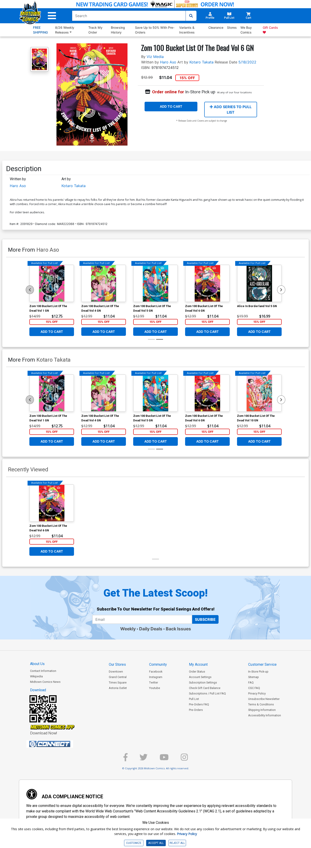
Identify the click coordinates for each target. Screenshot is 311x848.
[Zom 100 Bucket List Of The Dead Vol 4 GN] (103, 283)
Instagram (155, 677)
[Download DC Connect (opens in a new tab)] (58, 744)
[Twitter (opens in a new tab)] (143, 759)
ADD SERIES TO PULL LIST (232, 109)
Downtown (116, 671)
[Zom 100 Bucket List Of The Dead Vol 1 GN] (51, 283)
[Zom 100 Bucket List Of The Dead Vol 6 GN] (207, 283)
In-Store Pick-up (258, 671)
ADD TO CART (171, 106)
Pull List (194, 699)
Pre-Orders (196, 710)
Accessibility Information (264, 715)
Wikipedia (36, 676)
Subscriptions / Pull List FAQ (207, 693)
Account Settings (200, 677)
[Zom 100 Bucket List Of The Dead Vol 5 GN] (155, 283)
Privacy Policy (257, 693)
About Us (37, 664)
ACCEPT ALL (156, 843)
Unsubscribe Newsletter (264, 699)
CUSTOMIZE (133, 843)
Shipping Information (262, 710)
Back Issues (178, 628)
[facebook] (125, 759)
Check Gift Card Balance (204, 688)
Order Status (197, 671)
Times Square (118, 682)
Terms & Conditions (261, 704)
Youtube (154, 688)
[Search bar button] (191, 16)
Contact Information (43, 671)
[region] (30, 289)
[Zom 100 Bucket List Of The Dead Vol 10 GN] (259, 393)
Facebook (155, 671)
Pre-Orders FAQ (199, 704)
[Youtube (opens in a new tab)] (164, 759)
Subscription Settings (203, 682)
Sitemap (253, 677)
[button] (52, 15)
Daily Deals (150, 628)
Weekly (128, 628)
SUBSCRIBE (205, 619)
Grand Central (118, 677)
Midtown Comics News (45, 682)
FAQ (251, 682)
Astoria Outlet (118, 688)
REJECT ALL (177, 843)
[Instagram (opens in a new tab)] (184, 759)
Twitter (153, 682)
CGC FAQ (254, 688)
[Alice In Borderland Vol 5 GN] (259, 283)
